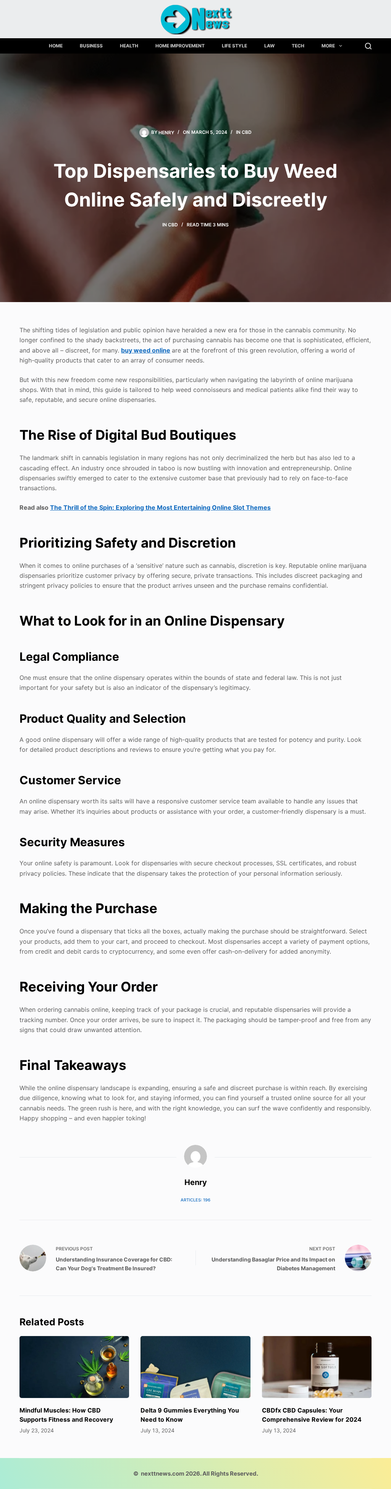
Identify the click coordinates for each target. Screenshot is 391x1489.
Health (129, 46)
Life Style (234, 46)
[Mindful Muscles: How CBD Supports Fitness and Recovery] (74, 1367)
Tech (298, 46)
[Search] (368, 46)
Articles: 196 (195, 1200)
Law (269, 46)
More (328, 46)
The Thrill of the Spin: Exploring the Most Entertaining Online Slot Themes (160, 507)
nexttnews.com (162, 1473)
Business (91, 46)
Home (56, 46)
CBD (247, 132)
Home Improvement (180, 46)
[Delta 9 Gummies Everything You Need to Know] (195, 1367)
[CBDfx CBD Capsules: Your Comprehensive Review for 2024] (317, 1367)
